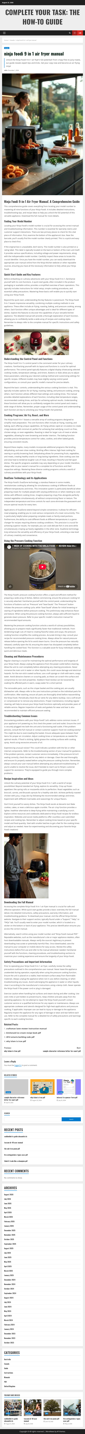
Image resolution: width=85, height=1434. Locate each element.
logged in (18, 1065)
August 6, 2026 (10, 1424)
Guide (6, 1368)
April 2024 (8, 1315)
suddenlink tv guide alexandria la (15, 1136)
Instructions (8, 1373)
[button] (4, 33)
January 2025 (9, 1275)
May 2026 (7, 1208)
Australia (7, 1359)
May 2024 (7, 1311)
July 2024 (7, 1302)
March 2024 (8, 1320)
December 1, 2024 (13, 70)
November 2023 (9, 1338)
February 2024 (9, 1324)
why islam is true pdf (16, 1041)
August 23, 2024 (37, 1100)
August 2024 (8, 1298)
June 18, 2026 (49, 1421)
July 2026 (7, 1199)
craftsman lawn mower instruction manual (26, 1028)
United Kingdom (9, 1386)
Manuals (7, 1377)
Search (7, 1113)
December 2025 (9, 1230)
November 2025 (9, 1235)
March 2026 (8, 1217)
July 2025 (7, 1253)
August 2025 (8, 1248)
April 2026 (8, 1212)
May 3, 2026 (68, 1424)
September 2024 (10, 1293)
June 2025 (7, 1257)
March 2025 (8, 1271)
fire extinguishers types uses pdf (16, 1155)
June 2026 (7, 1203)
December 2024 (9, 1280)
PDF (5, 1382)
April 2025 (8, 1266)
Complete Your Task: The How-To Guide (42, 17)
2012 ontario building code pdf (20, 1037)
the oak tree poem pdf (12, 1148)
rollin (5, 70)
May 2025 (7, 1262)
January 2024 (9, 1329)
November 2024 (9, 1284)
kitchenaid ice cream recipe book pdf (23, 1033)
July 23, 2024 (62, 1100)
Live (80, 33)
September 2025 (10, 1244)
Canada (7, 48)
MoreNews (50, 1431)
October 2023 (9, 1342)
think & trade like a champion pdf (16, 1161)
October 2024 (9, 1288)
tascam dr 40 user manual (13, 1142)
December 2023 (9, 1333)
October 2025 (9, 1239)
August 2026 (8, 1194)
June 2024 (8, 1306)
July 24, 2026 (29, 1424)
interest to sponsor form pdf (69, 1087)
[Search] (70, 33)
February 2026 (9, 1221)
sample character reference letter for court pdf (62, 1049)
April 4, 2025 (9, 1103)
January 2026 (9, 1226)
